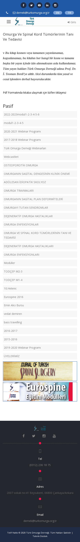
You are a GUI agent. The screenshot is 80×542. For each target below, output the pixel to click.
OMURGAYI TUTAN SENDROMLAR (26, 207)
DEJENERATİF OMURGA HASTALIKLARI (28, 246)
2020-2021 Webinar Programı (22, 131)
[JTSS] (38, 371)
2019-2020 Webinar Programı (22, 347)
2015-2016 (10, 339)
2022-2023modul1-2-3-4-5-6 (21, 114)
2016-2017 (10, 331)
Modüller (9, 263)
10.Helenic (10, 288)
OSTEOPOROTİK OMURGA (21, 165)
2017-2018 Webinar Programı (22, 140)
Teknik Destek (40, 536)
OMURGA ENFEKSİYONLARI (21, 254)
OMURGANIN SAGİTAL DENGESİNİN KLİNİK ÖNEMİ (37, 174)
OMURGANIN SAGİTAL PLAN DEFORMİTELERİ (33, 199)
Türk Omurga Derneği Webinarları (25, 148)
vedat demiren (13, 314)
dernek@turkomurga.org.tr (40, 521)
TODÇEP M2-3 (13, 271)
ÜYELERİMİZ (12, 356)
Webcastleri (11, 157)
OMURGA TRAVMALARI (19, 190)
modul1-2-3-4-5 (13, 123)
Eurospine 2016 (13, 297)
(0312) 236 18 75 (40, 465)
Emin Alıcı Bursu (14, 305)
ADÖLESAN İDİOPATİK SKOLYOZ (25, 182)
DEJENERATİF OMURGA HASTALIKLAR (28, 216)
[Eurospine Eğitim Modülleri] (38, 391)
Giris (73, 22)
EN (57, 13)
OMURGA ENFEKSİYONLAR (21, 224)
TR (69, 13)
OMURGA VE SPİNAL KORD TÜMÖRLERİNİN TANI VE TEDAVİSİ (37, 235)
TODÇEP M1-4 (13, 280)
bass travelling (13, 322)
